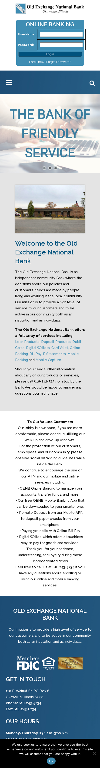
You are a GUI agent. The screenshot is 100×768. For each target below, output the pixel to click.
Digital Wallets (38, 348)
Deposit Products (56, 342)
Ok (51, 761)
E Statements (54, 354)
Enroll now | (37, 62)
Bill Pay (35, 354)
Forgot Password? (58, 62)
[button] (44, 168)
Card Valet (59, 348)
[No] (94, 753)
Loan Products (27, 342)
